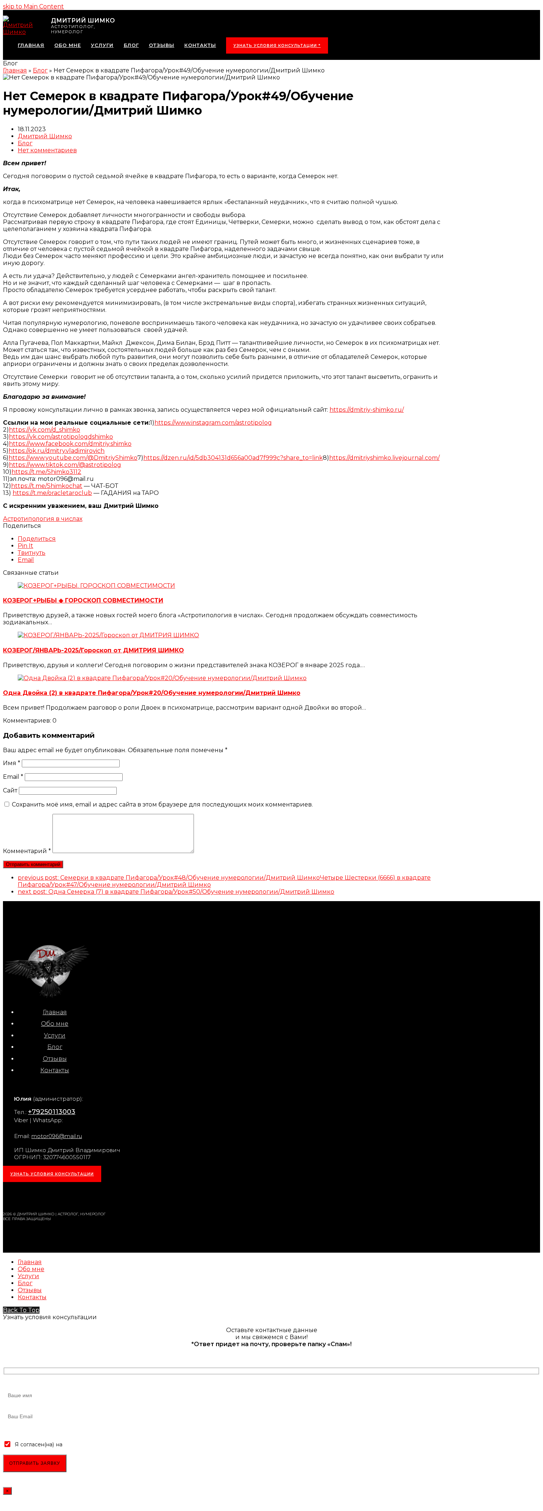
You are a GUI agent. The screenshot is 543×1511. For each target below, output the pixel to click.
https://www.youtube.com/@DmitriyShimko (72, 457)
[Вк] (41, 1194)
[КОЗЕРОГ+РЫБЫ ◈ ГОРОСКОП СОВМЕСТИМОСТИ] (96, 585)
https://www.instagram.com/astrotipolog (213, 422)
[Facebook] (57, 1194)
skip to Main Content (33, 6)
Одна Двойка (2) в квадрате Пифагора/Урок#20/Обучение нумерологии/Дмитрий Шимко (151, 692)
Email (13, 776)
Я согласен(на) (34, 1444)
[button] (37, 538)
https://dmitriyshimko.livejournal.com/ (384, 457)
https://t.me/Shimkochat (46, 485)
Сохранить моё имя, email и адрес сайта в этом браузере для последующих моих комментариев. (162, 804)
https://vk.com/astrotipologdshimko (61, 436)
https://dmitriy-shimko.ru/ (366, 409)
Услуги (54, 1035)
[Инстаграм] (25, 1194)
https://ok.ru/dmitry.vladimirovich (56, 450)
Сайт (10, 790)
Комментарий (27, 851)
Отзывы (55, 1058)
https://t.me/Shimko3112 (46, 471)
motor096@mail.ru (56, 1136)
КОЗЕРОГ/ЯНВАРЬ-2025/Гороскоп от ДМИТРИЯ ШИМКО (93, 650)
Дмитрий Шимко (45, 136)
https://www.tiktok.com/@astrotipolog (65, 464)
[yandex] (105, 1194)
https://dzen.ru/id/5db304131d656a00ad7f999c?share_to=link (233, 457)
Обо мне (54, 1023)
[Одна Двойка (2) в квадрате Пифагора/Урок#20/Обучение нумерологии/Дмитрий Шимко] (162, 678)
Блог (25, 143)
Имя (11, 763)
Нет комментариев (47, 150)
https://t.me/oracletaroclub (52, 492)
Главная (55, 1012)
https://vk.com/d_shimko (44, 429)
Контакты (54, 1070)
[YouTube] (89, 1194)
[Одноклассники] (73, 1194)
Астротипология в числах (42, 518)
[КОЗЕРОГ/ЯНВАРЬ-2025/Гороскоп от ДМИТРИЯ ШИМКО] (108, 635)
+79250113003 (51, 1112)
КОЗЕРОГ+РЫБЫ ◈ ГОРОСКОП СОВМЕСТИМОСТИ (83, 600)
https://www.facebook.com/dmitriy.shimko (70, 443)
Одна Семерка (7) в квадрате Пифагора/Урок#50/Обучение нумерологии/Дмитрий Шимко (176, 891)
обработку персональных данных (108, 1444)
